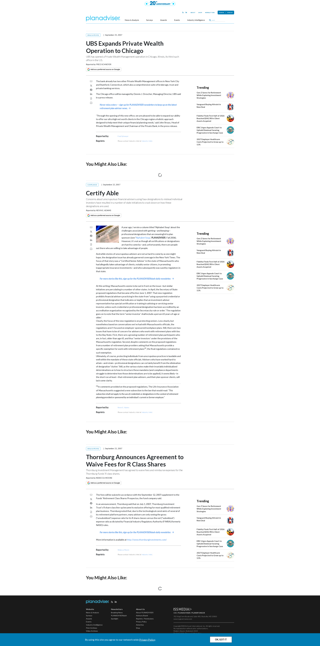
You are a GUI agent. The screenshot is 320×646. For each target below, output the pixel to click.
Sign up (230, 12)
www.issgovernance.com (183, 619)
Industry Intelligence (196, 20)
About (192, 12)
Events (177, 20)
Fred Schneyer (103, 64)
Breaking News (117, 612)
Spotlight (114, 619)
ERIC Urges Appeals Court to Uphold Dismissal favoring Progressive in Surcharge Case (210, 130)
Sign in (221, 12)
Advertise (140, 625)
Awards (163, 20)
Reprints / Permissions (145, 619)
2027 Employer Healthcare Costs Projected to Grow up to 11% (210, 142)
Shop (200, 12)
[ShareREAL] (108, 241)
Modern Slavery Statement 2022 (186, 631)
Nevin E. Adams (103, 210)
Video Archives (92, 631)
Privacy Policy (147, 639)
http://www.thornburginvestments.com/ (147, 539)
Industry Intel (147, 141)
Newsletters (210, 12)
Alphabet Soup (143, 237)
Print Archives (91, 628)
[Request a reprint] (91, 98)
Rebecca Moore (104, 478)
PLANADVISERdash (119, 615)
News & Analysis (132, 20)
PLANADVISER (184, 613)
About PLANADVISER (144, 612)
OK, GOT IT (221, 639)
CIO (175, 613)
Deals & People (93, 35)
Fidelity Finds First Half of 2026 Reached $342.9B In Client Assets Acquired (210, 118)
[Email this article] (91, 81)
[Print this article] (91, 102)
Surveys (149, 20)
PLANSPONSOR (198, 613)
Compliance (92, 185)
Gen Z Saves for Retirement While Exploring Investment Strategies (209, 95)
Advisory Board (142, 615)
